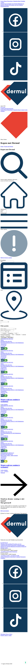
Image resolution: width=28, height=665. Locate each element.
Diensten (7, 5)
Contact (2, 2)
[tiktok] (15, 80)
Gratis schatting (8, 544)
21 (7, 471)
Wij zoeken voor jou (14, 5)
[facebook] (15, 31)
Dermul (2, 3)
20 (6, 471)
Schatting (23, 1)
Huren (5, 1)
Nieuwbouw (10, 1)
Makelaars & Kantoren (16, 546)
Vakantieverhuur (17, 1)
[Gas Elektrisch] (4, 331)
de (4, 107)
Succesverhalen (8, 3)
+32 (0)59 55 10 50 (5, 551)
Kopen (2, 1)
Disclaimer (3, 634)
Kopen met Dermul (8, 146)
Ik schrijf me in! (4, 542)
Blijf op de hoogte (5, 510)
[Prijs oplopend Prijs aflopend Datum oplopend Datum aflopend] (5, 321)
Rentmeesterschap (5, 6)
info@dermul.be (13, 551)
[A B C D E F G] (8, 331)
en (3, 107)
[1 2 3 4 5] (15, 328)
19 (5, 471)
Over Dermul (15, 3)
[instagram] (15, 55)
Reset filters (10, 337)
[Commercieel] (3, 213)
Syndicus (21, 5)
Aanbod (3, 545)
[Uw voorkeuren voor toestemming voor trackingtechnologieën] (25, 662)
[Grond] (3, 210)
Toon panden (3, 337)
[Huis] (3, 211)
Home (2, 146)
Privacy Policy (9, 634)
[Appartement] (3, 209)
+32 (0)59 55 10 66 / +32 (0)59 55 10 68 (10, 555)
